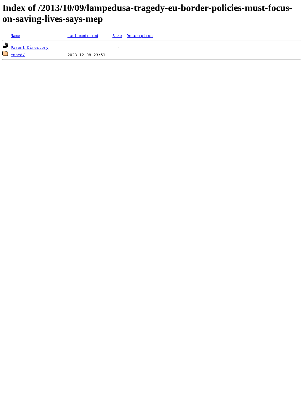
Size (117, 35)
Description (140, 35)
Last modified (82, 35)
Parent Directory (30, 47)
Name (15, 35)
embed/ (18, 55)
